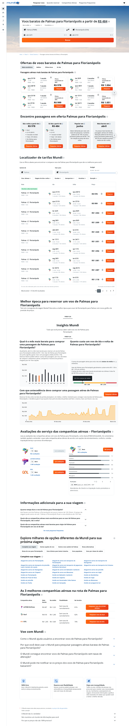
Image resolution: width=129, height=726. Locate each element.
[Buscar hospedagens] (3, 12)
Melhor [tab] (38, 67)
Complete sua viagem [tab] (29, 547)
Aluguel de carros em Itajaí (92, 572)
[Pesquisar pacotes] (3, 20)
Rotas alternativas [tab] (88, 547)
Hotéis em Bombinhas (91, 575)
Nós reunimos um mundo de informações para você (40, 717)
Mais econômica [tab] (27, 67)
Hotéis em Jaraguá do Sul (92, 583)
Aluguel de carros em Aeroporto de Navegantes (95, 561)
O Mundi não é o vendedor (31, 714)
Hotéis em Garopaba (59, 583)
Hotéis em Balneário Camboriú (62, 575)
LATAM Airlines (35, 459)
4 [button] (110, 291)
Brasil (26, 54)
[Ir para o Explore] (3, 24)
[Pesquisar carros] (3, 16)
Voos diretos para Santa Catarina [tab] (57, 551)
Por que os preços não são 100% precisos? (37, 721)
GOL (31, 469)
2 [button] (102, 291)
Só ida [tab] (59, 67)
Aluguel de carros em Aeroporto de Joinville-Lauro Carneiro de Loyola (35, 566)
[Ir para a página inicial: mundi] (13, 3)
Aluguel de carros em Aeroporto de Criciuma (98, 565)
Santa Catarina (34, 54)
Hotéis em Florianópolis (28, 575)
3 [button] (106, 291)
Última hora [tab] (49, 67)
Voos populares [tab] (77, 551)
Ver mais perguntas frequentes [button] (53, 530)
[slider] (116, 173)
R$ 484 (102, 21)
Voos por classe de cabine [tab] (94, 551)
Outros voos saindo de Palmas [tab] (68, 547)
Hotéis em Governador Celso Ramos (64, 580)
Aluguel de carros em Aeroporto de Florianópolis (63, 561)
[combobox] (27, 25)
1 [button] (98, 291)
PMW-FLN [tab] (68, 316)
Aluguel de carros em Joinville (93, 570)
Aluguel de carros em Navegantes (32, 570)
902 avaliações (35, 454)
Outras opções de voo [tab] (47, 547)
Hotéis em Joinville (27, 580)
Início (21, 54)
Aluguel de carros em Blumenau (62, 572)
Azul (31, 448)
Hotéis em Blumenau (91, 580)
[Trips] (3, 30)
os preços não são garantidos (59, 708)
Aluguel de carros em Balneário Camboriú (65, 570)
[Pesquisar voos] (3, 9)
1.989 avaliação (35, 464)
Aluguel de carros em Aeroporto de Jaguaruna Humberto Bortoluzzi (67, 566)
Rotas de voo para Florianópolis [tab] (32, 551)
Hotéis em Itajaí (89, 578)
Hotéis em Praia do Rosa (29, 578)
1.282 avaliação (35, 475)
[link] (31, 146)
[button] (3, 3)
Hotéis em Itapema (58, 578)
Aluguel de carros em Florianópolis (32, 561)
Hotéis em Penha (26, 583)
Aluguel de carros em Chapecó (31, 572)
